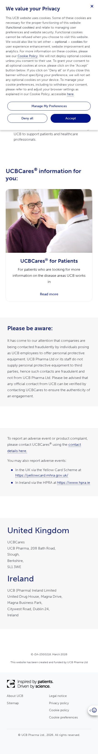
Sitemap (13, 703)
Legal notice (58, 696)
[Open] (93, 710)
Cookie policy (59, 710)
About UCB (15, 696)
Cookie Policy (28, 56)
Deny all (27, 118)
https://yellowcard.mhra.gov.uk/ (41, 475)
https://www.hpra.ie (73, 482)
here (70, 94)
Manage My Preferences (49, 106)
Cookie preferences (63, 717)
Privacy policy (59, 703)
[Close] (92, 6)
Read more (49, 294)
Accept (70, 118)
